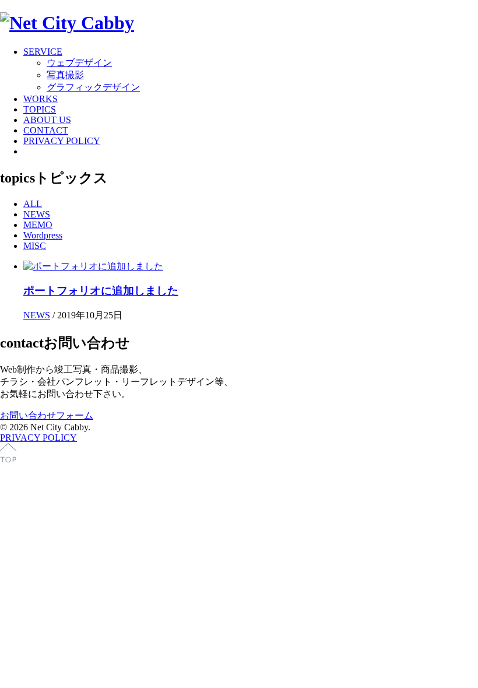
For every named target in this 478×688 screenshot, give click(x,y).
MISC (34, 246)
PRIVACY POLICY (61, 141)
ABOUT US (47, 120)
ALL (32, 204)
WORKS (40, 99)
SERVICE (42, 52)
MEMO (37, 225)
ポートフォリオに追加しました (100, 291)
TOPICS (39, 109)
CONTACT (45, 130)
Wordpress (42, 235)
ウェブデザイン (79, 63)
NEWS (36, 214)
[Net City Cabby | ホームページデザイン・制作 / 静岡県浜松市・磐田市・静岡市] (67, 22)
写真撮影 (65, 75)
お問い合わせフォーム (46, 415)
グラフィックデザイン (93, 87)
